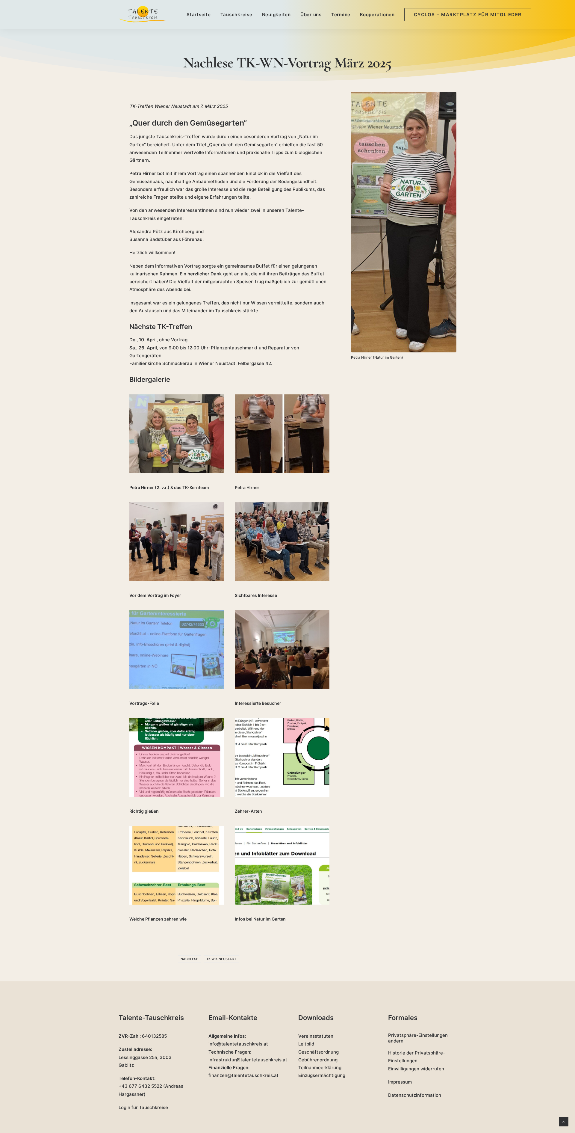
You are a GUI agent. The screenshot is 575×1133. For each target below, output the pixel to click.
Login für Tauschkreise (143, 1107)
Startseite (199, 14)
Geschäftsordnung (318, 1052)
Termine (340, 14)
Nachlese (189, 959)
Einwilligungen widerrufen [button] (416, 1069)
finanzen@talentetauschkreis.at (243, 1075)
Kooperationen (377, 14)
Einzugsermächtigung (321, 1075)
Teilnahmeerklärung (319, 1067)
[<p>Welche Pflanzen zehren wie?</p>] (176, 865)
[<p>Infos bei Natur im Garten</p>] (282, 865)
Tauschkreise (236, 14)
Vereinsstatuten (315, 1036)
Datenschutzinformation (414, 1095)
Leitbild (306, 1044)
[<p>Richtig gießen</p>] (176, 757)
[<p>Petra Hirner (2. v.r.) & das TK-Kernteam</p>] (176, 433)
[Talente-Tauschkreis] (143, 14)
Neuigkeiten (276, 14)
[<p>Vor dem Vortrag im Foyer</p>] (176, 541)
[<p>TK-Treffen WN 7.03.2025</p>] (282, 541)
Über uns (311, 14)
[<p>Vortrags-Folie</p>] (176, 649)
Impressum (400, 1082)
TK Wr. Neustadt (221, 959)
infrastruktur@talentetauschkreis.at (247, 1060)
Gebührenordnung (318, 1060)
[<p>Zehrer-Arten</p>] (282, 757)
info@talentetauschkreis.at (238, 1044)
